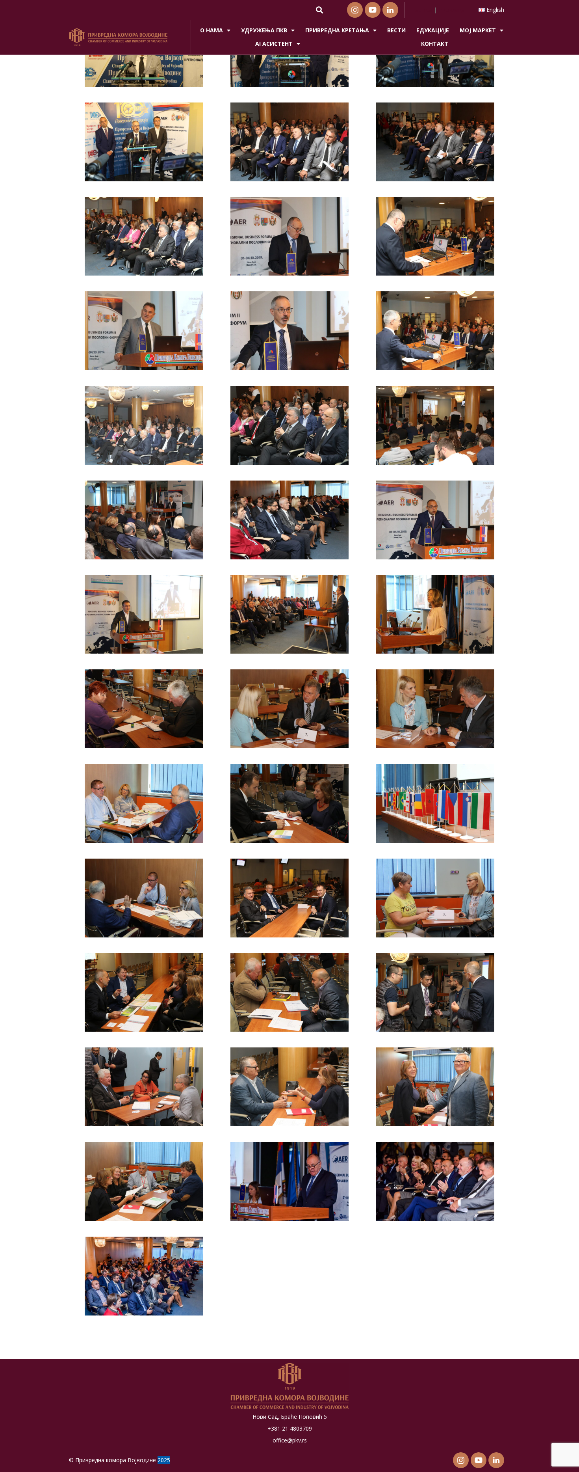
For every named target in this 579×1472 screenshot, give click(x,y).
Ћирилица (451, 9)
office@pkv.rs (290, 1440)
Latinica (422, 9)
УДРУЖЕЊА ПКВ (264, 30)
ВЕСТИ (396, 30)
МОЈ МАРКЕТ (478, 30)
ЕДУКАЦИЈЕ (432, 30)
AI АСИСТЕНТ (274, 43)
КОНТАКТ (434, 43)
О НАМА (211, 30)
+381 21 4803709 (289, 1428)
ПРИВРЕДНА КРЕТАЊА (337, 30)
